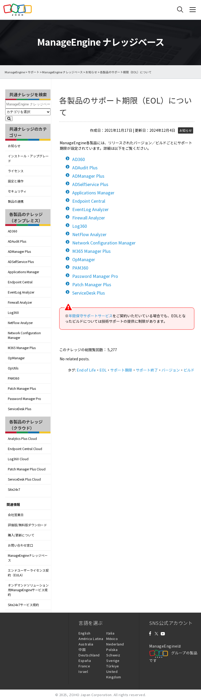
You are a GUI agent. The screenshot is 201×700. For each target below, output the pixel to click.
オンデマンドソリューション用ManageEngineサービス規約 (28, 590)
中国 (82, 649)
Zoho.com (17, 10)
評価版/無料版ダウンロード (27, 525)
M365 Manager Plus (22, 347)
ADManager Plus (19, 251)
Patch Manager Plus (22, 388)
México (112, 638)
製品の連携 (16, 201)
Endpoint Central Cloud (25, 448)
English (85, 633)
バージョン (170, 370)
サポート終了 (147, 370)
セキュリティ (17, 191)
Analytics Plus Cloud (22, 438)
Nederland (115, 644)
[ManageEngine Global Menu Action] (192, 9)
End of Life (86, 370)
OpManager (16, 358)
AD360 (12, 231)
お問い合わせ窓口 (20, 545)
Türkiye (112, 665)
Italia (110, 633)
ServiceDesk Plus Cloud (24, 479)
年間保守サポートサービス (91, 315)
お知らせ (91, 72)
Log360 (13, 312)
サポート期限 (121, 370)
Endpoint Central (20, 282)
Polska (112, 649)
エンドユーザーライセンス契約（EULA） (28, 572)
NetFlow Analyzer (20, 322)
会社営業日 (16, 514)
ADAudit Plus (17, 241)
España (85, 660)
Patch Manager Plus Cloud (27, 469)
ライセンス (16, 171)
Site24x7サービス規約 (23, 604)
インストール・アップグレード (28, 158)
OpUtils (13, 368)
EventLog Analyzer (21, 292)
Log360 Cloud (18, 459)
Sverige (113, 660)
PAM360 (13, 378)
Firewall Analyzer (20, 302)
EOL (103, 370)
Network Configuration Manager (24, 335)
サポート (33, 72)
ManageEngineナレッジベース (28, 558)
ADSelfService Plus (21, 261)
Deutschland (89, 655)
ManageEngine (15, 72)
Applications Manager (23, 272)
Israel (83, 671)
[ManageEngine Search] (180, 9)
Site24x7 (14, 489)
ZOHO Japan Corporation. (91, 694)
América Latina (91, 638)
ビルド (188, 370)
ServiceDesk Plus (19, 408)
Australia (86, 644)
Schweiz (113, 655)
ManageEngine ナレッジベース (62, 72)
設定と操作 (16, 181)
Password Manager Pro (24, 398)
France (84, 665)
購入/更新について (21, 535)
